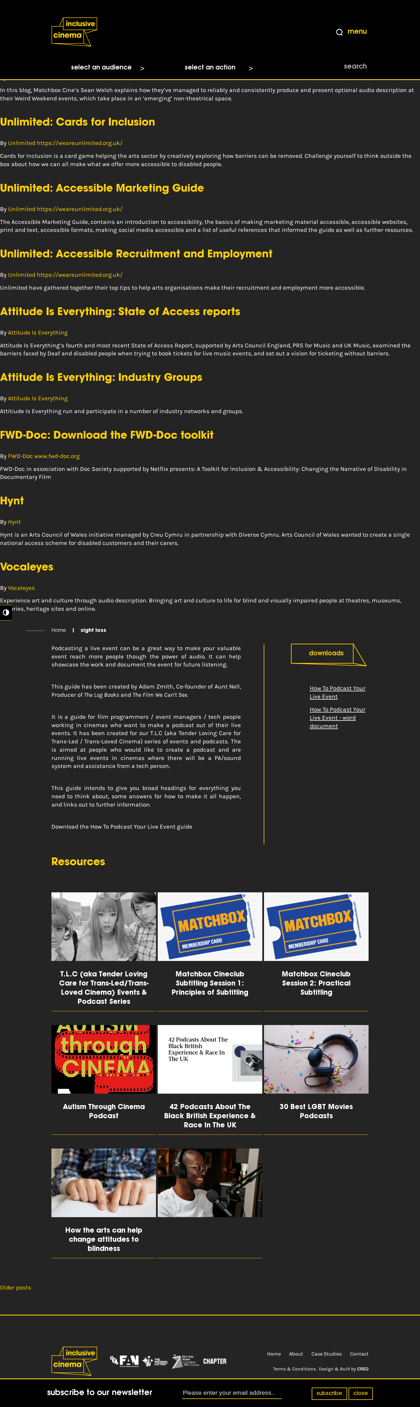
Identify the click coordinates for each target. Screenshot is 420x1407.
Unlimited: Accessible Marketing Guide (102, 189)
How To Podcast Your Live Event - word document (337, 717)
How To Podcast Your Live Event (337, 692)
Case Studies (326, 1354)
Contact (359, 1354)
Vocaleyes (26, 568)
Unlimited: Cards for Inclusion (77, 123)
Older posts (15, 1287)
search (355, 66)
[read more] (210, 1203)
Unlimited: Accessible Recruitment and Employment (136, 255)
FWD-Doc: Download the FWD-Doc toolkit (107, 436)
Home (58, 630)
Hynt (12, 502)
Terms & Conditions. (295, 1369)
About (296, 1354)
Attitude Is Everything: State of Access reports (120, 312)
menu (357, 32)
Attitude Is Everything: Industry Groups (101, 378)
